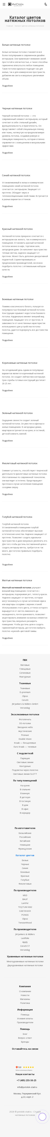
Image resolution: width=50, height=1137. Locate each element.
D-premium (25, 692)
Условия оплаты (25, 1018)
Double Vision (25, 738)
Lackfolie (25, 938)
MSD (25, 895)
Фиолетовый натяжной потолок (20, 463)
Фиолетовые (25, 883)
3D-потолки (25, 723)
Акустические (25, 731)
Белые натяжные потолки (16, 44)
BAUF (25, 899)
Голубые (25, 879)
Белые (25, 860)
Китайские (25, 840)
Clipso (25, 696)
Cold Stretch (25, 910)
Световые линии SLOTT (25, 773)
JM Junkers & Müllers (25, 934)
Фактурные (25, 676)
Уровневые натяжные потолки (25, 956)
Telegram (21, 1055)
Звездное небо (25, 727)
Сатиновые (25, 672)
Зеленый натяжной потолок (17, 413)
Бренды (25, 1041)
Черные (25, 864)
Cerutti (25, 700)
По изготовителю (25, 828)
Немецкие (25, 844)
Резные (25, 735)
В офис (25, 808)
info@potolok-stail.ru (27, 1087)
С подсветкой (25, 753)
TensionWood (25, 922)
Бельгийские (25, 833)
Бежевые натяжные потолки (17, 299)
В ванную (25, 793)
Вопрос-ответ (25, 1037)
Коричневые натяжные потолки (19, 362)
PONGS (25, 914)
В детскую (25, 797)
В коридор (25, 812)
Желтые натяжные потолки (17, 580)
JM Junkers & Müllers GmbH (25, 703)
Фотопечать (25, 719)
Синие (25, 868)
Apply (25, 942)
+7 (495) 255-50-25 (26, 1080)
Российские (25, 837)
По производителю (25, 890)
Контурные (25, 766)
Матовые (25, 665)
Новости (25, 995)
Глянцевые (25, 668)
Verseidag (25, 707)
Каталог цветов (25, 855)
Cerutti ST (25, 945)
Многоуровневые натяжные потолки (25, 961)
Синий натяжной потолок (16, 175)
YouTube (28, 1055)
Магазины (25, 999)
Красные (25, 875)
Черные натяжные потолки (17, 108)
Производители (25, 1022)
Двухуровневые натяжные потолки (25, 965)
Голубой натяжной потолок (17, 516)
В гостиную (25, 801)
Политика (25, 1003)
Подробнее (7, 85)
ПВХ (25, 660)
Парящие (25, 758)
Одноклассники (35, 1055)
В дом (25, 805)
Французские (25, 848)
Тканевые (25, 683)
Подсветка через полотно (25, 770)
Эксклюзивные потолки (25, 714)
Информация (25, 1009)
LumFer (25, 903)
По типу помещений (25, 780)
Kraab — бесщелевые (25, 742)
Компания (25, 986)
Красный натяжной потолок (17, 228)
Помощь (25, 1014)
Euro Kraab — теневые (25, 746)
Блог (25, 1034)
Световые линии (25, 762)
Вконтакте (14, 1055)
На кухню (25, 785)
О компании (25, 991)
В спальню (25, 789)
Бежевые (25, 872)
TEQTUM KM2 (25, 907)
